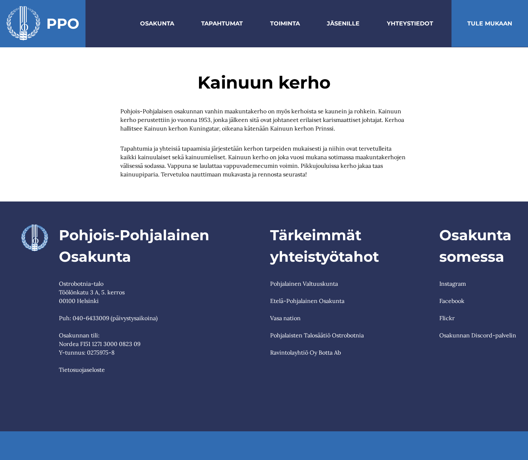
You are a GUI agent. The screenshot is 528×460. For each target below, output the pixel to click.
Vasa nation (285, 318)
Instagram (452, 283)
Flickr (447, 318)
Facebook (451, 300)
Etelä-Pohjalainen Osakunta (307, 300)
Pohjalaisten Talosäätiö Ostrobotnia (317, 335)
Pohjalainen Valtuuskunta (304, 283)
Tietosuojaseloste (82, 369)
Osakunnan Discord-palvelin (477, 335)
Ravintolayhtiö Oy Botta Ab (305, 352)
